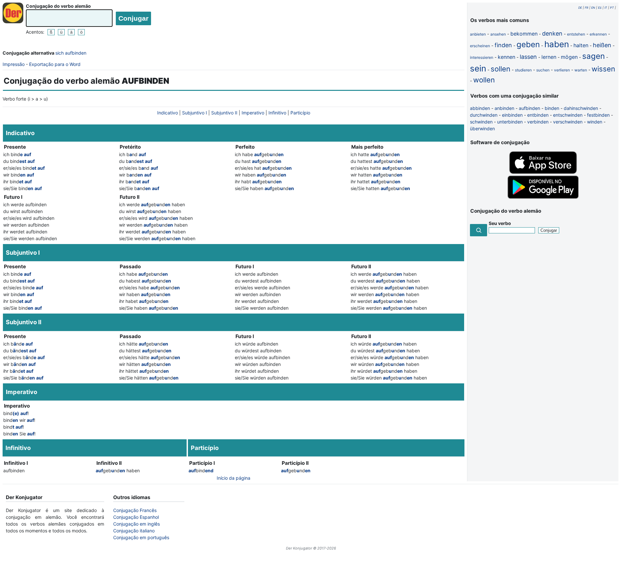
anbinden (504, 108)
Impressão (14, 64)
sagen (593, 56)
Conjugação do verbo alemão (58, 6)
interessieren (481, 57)
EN (593, 7)
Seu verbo (500, 223)
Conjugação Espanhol (136, 517)
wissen (603, 69)
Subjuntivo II (224, 112)
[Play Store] (543, 197)
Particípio (300, 112)
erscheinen (480, 45)
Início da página (233, 478)
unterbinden (510, 121)
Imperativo (253, 112)
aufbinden (529, 108)
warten (580, 70)
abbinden (480, 108)
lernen (548, 57)
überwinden (482, 128)
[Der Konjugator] (13, 13)
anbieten (478, 34)
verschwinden (568, 121)
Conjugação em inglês (136, 524)
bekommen (524, 33)
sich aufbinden (70, 53)
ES (600, 7)
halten (580, 45)
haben (556, 44)
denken (552, 33)
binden (552, 108)
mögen (569, 57)
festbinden (598, 115)
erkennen (598, 34)
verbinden (538, 121)
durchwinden (483, 115)
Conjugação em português (141, 537)
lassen (528, 56)
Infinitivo (277, 112)
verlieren (562, 70)
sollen (500, 69)
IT (606, 7)
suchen (543, 70)
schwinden (481, 121)
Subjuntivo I (194, 112)
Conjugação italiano (134, 530)
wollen (484, 80)
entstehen (576, 34)
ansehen (498, 34)
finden (503, 45)
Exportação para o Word (55, 64)
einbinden (512, 115)
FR (586, 7)
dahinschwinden (581, 108)
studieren (523, 70)
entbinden (538, 115)
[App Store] (543, 172)
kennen (506, 57)
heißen (602, 45)
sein (478, 68)
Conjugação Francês (135, 510)
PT (612, 7)
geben (528, 44)
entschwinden (568, 115)
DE (580, 7)
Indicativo (167, 112)
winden (594, 121)
